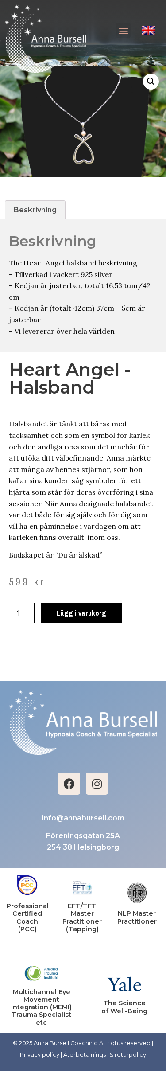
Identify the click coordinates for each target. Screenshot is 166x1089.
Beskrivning (35, 210)
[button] (123, 30)
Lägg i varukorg (81, 613)
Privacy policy (39, 1054)
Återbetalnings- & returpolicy (104, 1054)
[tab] (35, 210)
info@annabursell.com (83, 818)
